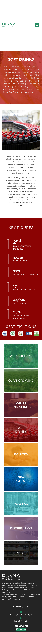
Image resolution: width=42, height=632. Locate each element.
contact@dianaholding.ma (21, 614)
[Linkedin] (17, 629)
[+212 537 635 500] (21, 618)
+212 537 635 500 (21, 621)
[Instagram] (24, 629)
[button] (37, 25)
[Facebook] (21, 629)
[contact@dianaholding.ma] (21, 611)
